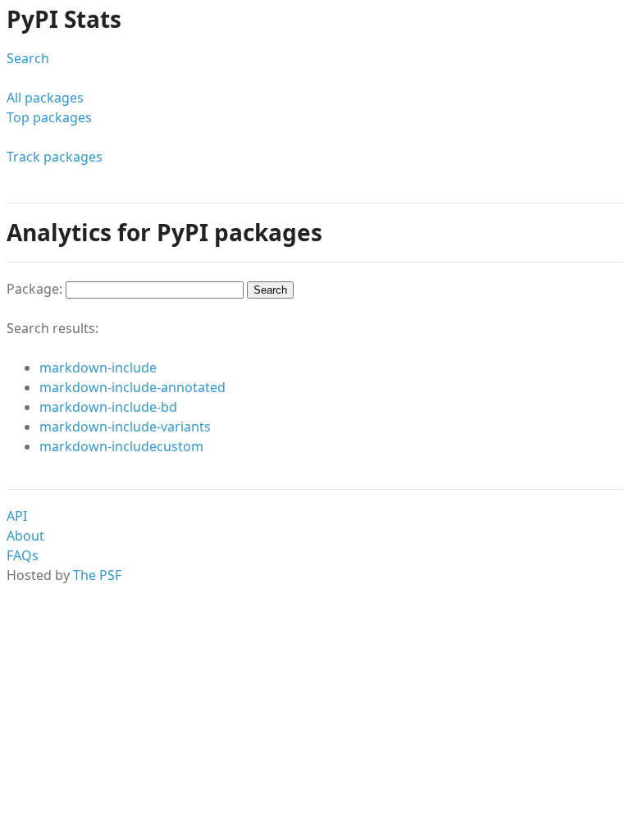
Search (28, 58)
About (25, 536)
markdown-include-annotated (132, 387)
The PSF (97, 575)
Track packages (55, 157)
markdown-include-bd (108, 407)
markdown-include (98, 367)
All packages (45, 98)
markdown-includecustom (121, 446)
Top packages (49, 117)
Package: (36, 289)
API (17, 516)
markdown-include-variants (125, 427)
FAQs (23, 555)
